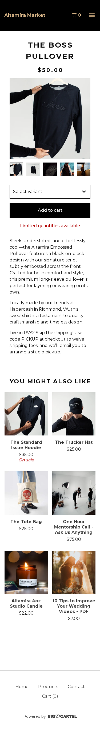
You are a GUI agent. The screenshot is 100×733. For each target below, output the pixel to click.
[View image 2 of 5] (33, 169)
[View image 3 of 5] (50, 169)
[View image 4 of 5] (67, 169)
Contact (76, 686)
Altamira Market (24, 15)
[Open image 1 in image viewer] (50, 118)
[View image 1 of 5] (16, 169)
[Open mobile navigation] (92, 15)
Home (22, 686)
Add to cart (50, 210)
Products (48, 686)
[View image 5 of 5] (83, 169)
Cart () (50, 696)
